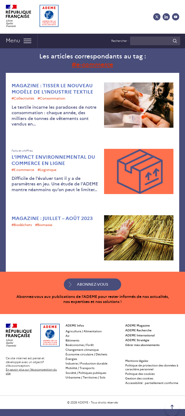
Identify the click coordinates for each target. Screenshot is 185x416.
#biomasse (43, 225)
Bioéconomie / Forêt (80, 345)
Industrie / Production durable (86, 363)
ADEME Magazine (137, 325)
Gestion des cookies (139, 378)
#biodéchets (22, 225)
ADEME (83, 402)
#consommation (51, 98)
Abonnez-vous (92, 284)
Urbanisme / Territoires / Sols (85, 377)
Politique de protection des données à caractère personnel (151, 367)
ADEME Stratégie (137, 340)
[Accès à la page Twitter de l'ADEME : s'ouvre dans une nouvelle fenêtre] (156, 16)
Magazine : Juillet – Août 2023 (52, 218)
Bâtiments (72, 340)
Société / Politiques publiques (86, 373)
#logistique (47, 170)
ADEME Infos (75, 325)
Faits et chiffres (22, 150)
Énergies (71, 359)
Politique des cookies (140, 374)
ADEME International (140, 335)
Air (68, 336)
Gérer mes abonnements (142, 345)
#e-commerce (23, 170)
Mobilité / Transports (80, 368)
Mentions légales (136, 361)
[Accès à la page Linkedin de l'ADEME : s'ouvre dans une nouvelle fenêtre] (166, 16)
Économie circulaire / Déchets (86, 354)
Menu (13, 40)
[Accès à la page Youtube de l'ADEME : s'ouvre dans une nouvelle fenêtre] (175, 16)
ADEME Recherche (138, 330)
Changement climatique (82, 350)
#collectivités (23, 98)
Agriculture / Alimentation (84, 331)
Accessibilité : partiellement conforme (151, 383)
